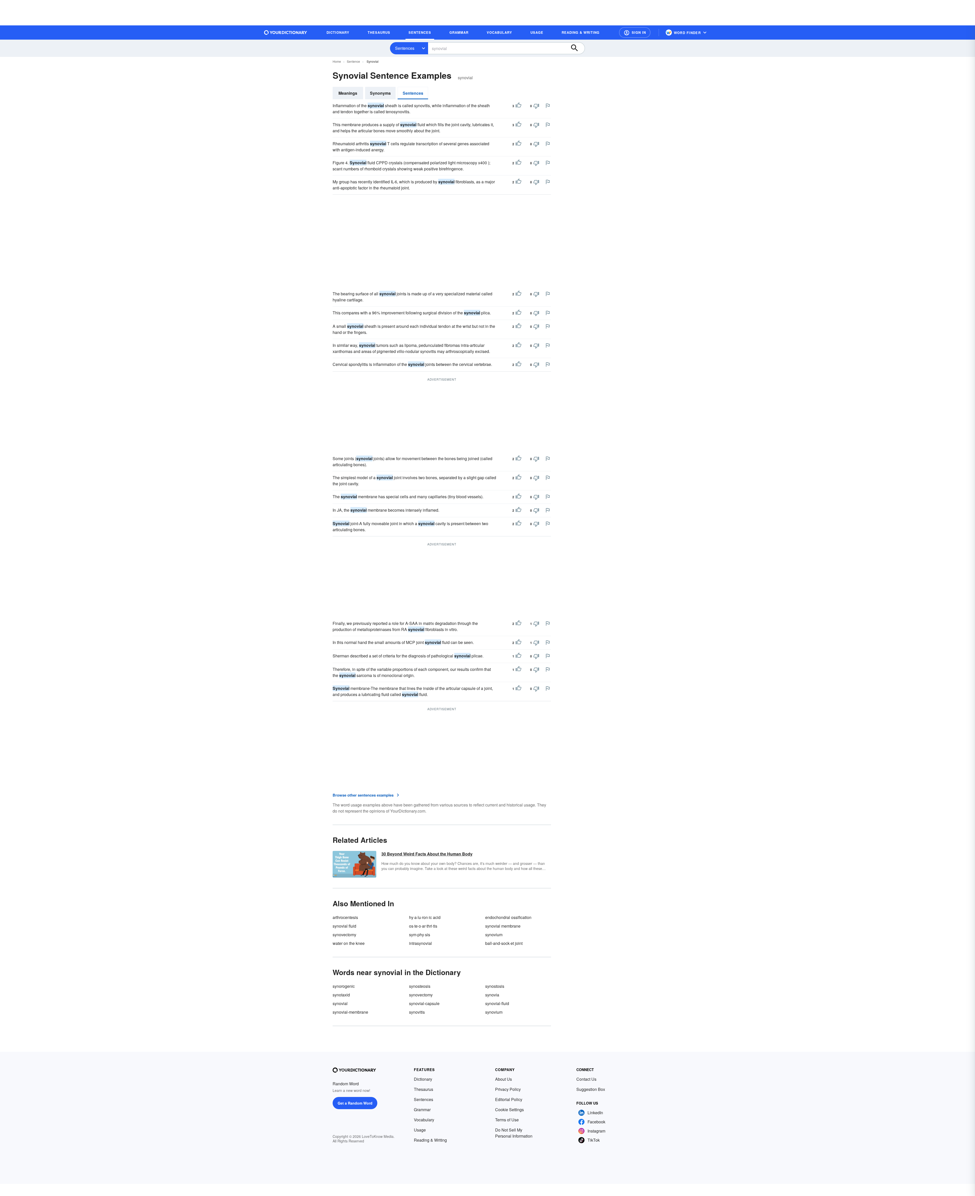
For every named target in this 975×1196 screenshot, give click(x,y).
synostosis (494, 986)
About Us (503, 1079)
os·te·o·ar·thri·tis (423, 926)
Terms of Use (507, 1120)
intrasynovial (420, 943)
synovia (492, 995)
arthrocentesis (345, 917)
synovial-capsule (424, 1003)
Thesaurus (423, 1089)
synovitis (417, 1012)
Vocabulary (424, 1120)
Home (337, 61)
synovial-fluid (497, 1003)
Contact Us (586, 1079)
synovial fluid (344, 926)
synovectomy (344, 935)
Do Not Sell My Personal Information (513, 1133)
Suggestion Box (590, 1089)
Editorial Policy (508, 1099)
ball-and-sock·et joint (504, 943)
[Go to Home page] (285, 32)
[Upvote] (518, 106)
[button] (635, 32)
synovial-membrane (350, 1012)
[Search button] (576, 48)
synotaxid (341, 995)
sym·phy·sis (419, 935)
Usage (420, 1130)
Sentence (353, 61)
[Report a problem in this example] (548, 106)
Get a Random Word (355, 1103)
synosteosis (419, 986)
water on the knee (349, 943)
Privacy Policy (508, 1089)
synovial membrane (503, 926)
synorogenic (344, 986)
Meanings (347, 93)
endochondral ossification (508, 917)
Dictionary (423, 1079)
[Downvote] (536, 106)
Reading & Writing (430, 1140)
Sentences (404, 48)
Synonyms (380, 93)
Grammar (422, 1109)
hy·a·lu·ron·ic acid (425, 917)
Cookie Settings (509, 1109)
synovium (493, 935)
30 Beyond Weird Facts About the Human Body (427, 854)
